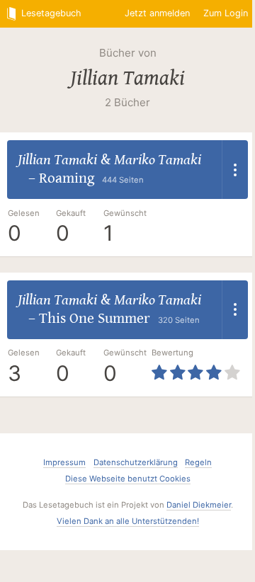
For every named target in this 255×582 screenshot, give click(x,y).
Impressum (64, 462)
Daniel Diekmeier (198, 505)
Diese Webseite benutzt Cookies (128, 479)
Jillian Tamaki (127, 78)
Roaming (66, 178)
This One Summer (94, 318)
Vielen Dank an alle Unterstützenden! (128, 521)
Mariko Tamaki (157, 160)
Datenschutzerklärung (136, 462)
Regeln (198, 462)
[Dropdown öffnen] (235, 169)
